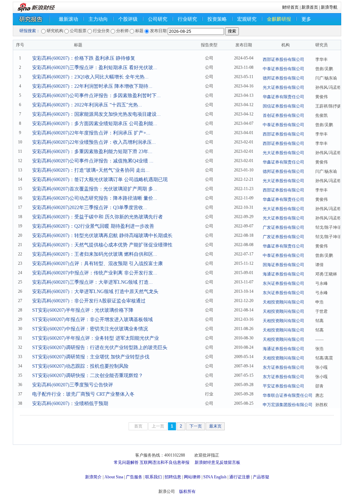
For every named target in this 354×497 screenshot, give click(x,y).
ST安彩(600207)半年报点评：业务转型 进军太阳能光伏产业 (95, 338)
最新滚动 (68, 19)
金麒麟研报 (279, 19)
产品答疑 (261, 477)
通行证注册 (239, 477)
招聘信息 (173, 477)
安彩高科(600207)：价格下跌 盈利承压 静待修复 (83, 58)
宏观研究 (247, 19)
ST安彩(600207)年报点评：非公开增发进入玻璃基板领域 (92, 319)
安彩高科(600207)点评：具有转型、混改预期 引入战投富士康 (97, 263)
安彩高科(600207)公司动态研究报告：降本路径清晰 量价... (94, 198)
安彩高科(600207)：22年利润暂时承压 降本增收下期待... (92, 86)
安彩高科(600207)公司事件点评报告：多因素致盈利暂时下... (96, 95)
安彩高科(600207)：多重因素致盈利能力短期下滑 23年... (92, 151)
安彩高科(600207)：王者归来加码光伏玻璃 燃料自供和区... (94, 254)
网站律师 (192, 477)
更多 (306, 19)
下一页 (195, 426)
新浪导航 (329, 7)
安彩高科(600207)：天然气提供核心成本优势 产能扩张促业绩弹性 (102, 244)
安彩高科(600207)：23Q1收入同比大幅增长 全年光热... (90, 76)
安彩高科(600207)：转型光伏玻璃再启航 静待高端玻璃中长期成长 (102, 235)
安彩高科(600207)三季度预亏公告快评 (72, 384)
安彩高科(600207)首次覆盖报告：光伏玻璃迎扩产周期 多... (94, 188)
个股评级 (128, 19)
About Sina (113, 477)
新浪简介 (93, 477)
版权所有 (187, 491)
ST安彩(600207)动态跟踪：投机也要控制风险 (80, 366)
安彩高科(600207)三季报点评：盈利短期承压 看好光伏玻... (94, 67)
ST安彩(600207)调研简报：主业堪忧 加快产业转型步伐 (90, 356)
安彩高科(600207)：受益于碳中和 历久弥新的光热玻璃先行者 (97, 216)
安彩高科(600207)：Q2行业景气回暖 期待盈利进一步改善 (93, 226)
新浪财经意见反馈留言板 (217, 462)
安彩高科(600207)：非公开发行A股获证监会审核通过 (89, 300)
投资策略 (217, 19)
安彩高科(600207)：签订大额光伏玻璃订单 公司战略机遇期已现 (100, 179)
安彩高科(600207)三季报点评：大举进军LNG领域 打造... (92, 282)
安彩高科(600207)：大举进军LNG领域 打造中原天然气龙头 (95, 291)
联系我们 (153, 477)
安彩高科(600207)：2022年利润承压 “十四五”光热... (87, 104)
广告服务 (134, 477)
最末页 (215, 426)
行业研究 (187, 19)
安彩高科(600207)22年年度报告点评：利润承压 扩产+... (91, 132)
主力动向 (98, 19)
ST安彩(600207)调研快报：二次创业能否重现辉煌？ (87, 375)
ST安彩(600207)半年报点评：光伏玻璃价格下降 (82, 310)
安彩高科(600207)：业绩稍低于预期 (70, 403)
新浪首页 (309, 7)
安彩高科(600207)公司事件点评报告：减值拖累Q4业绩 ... (92, 160)
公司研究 (157, 19)
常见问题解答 (126, 462)
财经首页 (290, 7)
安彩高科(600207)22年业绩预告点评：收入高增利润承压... (94, 142)
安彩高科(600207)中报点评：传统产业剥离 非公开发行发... (94, 272)
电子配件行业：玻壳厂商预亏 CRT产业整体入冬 (83, 394)
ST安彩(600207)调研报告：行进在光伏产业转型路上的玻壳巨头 (99, 347)
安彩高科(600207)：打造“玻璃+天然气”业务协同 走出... (91, 170)
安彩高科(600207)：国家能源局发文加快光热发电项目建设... (96, 114)
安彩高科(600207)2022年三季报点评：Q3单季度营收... (89, 207)
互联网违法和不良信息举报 (164, 462)
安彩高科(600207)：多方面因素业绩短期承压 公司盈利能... (94, 123)
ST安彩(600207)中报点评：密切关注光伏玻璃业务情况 (90, 328)
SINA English (214, 477)
